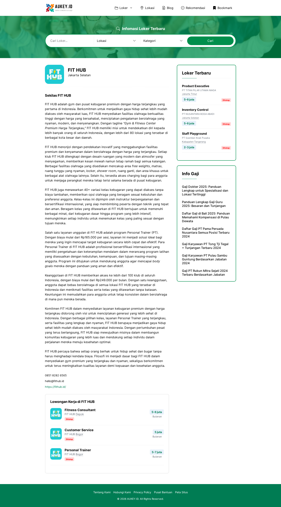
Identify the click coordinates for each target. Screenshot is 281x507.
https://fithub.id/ (55, 386)
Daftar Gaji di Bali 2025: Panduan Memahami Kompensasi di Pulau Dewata (206, 217)
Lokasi (149, 8)
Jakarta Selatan (190, 117)
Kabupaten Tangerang (194, 141)
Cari (210, 41)
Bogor (79, 434)
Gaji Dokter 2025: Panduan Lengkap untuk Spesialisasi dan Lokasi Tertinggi (205, 190)
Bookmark (225, 8)
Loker (123, 8)
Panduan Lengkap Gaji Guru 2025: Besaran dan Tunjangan (204, 204)
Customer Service (79, 430)
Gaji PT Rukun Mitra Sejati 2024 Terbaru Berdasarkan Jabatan (205, 272)
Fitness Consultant (80, 410)
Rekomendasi (195, 8)
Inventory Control (195, 110)
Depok (80, 414)
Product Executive (195, 86)
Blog (170, 8)
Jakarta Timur (189, 93)
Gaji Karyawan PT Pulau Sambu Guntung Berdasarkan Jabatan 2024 (204, 259)
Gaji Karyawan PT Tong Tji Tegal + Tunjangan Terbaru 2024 (205, 246)
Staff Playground (194, 133)
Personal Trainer (78, 450)
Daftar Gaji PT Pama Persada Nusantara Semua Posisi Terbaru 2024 (206, 232)
